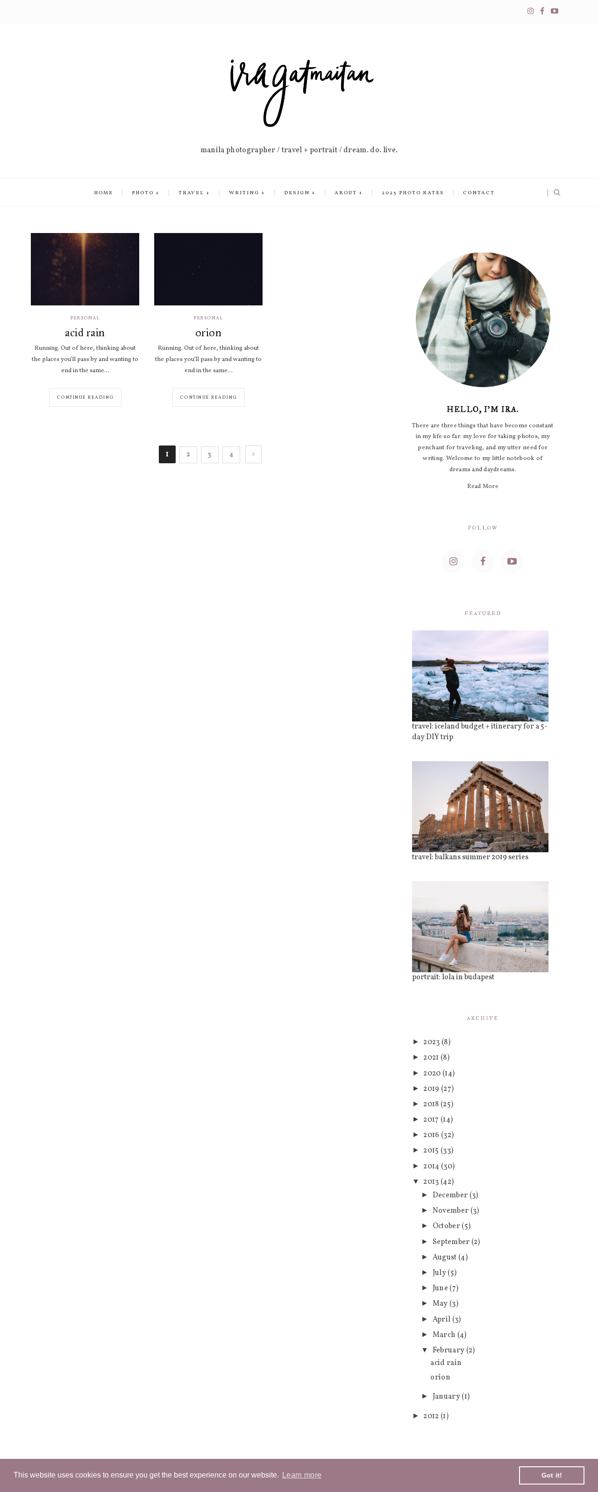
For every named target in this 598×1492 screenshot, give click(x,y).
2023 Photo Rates (413, 193)
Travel (191, 193)
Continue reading (85, 397)
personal (85, 318)
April (442, 1320)
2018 (432, 1104)
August (445, 1257)
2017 (432, 1120)
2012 (432, 1416)
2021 (432, 1058)
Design (297, 193)
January (447, 1397)
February (449, 1350)
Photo (143, 193)
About (346, 193)
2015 (432, 1151)
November (451, 1211)
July (440, 1273)
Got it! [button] (551, 1475)
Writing (244, 193)
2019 (432, 1089)
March (445, 1335)
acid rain (85, 332)
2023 (432, 1042)
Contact (479, 193)
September (452, 1242)
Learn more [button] (301, 1475)
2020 (432, 1073)
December (451, 1195)
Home (103, 193)
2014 (432, 1166)
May (441, 1304)
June (441, 1288)
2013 (432, 1182)
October (447, 1226)
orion (208, 332)
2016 (432, 1135)
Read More (482, 486)
